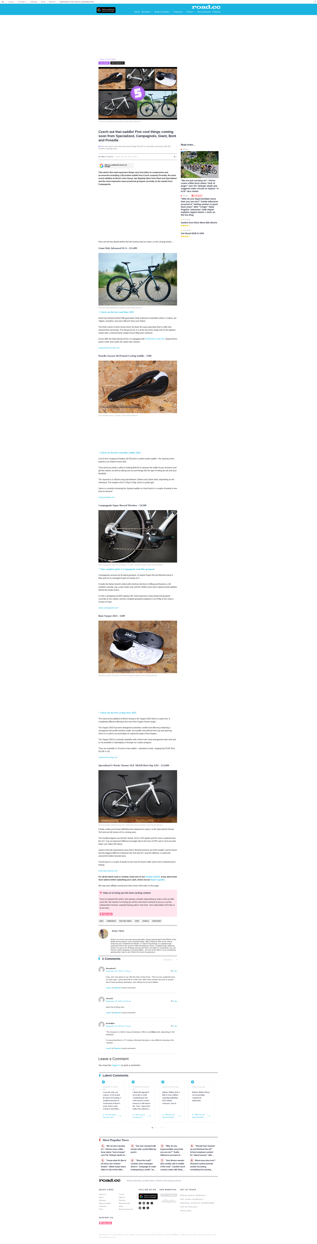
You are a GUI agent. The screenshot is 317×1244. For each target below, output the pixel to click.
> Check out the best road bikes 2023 (116, 312)
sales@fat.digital (207, 1203)
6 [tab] (162, 1127)
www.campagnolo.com (108, 608)
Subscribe (107, 914)
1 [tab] (152, 1127)
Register (117, 988)
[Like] (172, 971)
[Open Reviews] (152, 11)
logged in (116, 1065)
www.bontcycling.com (108, 757)
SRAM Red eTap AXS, (155, 339)
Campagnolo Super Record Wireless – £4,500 (122, 505)
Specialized (156, 921)
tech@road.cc (198, 1199)
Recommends (124, 1203)
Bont (101, 921)
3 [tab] (156, 1127)
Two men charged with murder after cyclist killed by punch (143, 1149)
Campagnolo (111, 921)
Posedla (146, 921)
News (101, 1197)
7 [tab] (164, 1127)
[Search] (3, 1)
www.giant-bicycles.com (109, 348)
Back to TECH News (108, 59)
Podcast (122, 1200)
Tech (101, 1209)
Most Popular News (116, 1140)
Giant (137, 921)
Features (102, 1206)
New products (117, 63)
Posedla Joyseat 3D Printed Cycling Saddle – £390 (125, 355)
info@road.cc (200, 1195)
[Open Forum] (195, 11)
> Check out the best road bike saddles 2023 (119, 452)
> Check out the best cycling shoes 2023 (117, 712)
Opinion (122, 1197)
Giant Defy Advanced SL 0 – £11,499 (117, 248)
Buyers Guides (105, 1203)
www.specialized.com (108, 871)
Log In (108, 988)
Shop (121, 1206)
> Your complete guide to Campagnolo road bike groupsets (126, 569)
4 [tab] (158, 1127)
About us (102, 1194)
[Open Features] (184, 11)
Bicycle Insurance (126, 1209)
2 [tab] (154, 1127)
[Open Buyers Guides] (171, 11)
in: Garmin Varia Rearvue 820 (109, 1116)
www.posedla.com (106, 497)
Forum (121, 1194)
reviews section (152, 877)
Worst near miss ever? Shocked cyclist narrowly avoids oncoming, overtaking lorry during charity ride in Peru (202, 1166)
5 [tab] (160, 1127)
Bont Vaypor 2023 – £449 (111, 615)
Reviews (102, 1200)
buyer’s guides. (158, 880)
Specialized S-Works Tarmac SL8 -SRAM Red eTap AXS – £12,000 (133, 765)
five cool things (125, 921)
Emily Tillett (118, 931)
